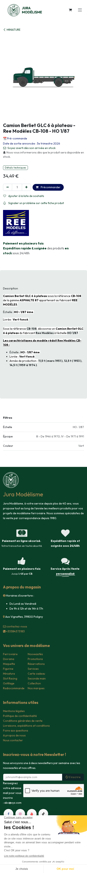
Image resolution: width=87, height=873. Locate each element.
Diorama (8, 659)
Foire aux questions (15, 730)
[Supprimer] (7, 187)
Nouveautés (35, 654)
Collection (34, 683)
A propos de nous (14, 735)
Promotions (35, 659)
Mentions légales (14, 711)
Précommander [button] (50, 187)
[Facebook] (8, 814)
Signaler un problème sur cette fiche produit (36, 203)
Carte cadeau (36, 673)
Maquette (9, 664)
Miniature (9, 673)
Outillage (8, 683)
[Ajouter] (26, 187)
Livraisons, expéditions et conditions (26, 725)
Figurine (8, 669)
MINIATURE (13, 30)
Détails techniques (15, 167)
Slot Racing (10, 678)
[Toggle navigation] (80, 9)
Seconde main (37, 678)
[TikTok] (43, 814)
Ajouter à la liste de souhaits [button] (26, 196)
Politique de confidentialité (20, 716)
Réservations (36, 664)
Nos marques (36, 688)
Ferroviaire (10, 654)
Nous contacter (13, 740)
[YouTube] (32, 814)
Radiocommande (13, 688)
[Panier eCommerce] (70, 10)
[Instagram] (20, 814)
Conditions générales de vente (22, 721)
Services (33, 669)
